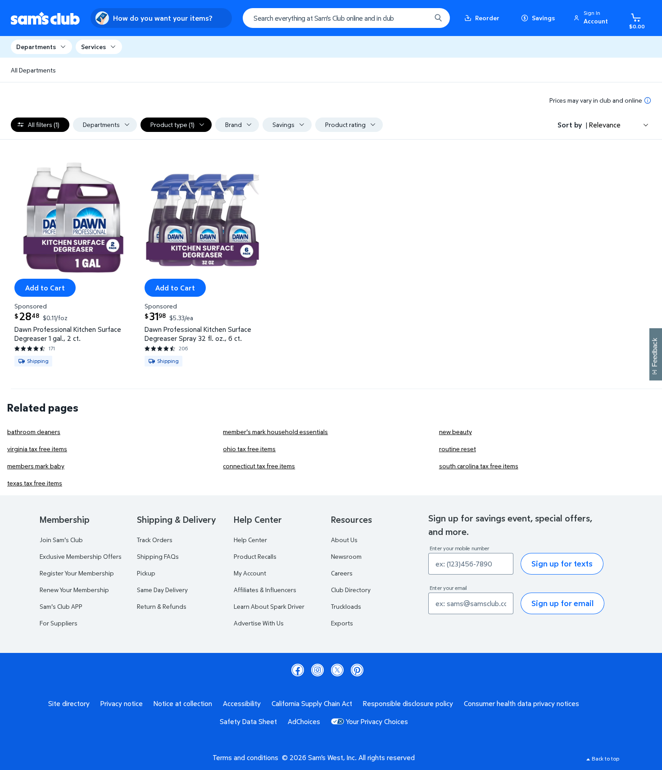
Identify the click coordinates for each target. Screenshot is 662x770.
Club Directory (351, 589)
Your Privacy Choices (377, 721)
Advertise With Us (259, 623)
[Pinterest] (357, 670)
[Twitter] (337, 670)
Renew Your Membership (74, 589)
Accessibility (242, 703)
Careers (342, 573)
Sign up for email (562, 603)
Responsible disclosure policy (408, 703)
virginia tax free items (37, 448)
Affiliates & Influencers (265, 589)
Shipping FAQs (158, 556)
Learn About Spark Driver (269, 606)
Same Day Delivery (162, 589)
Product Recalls (255, 556)
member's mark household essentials (275, 431)
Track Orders (154, 539)
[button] (592, 18)
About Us (344, 539)
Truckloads (346, 606)
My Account (250, 573)
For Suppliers (58, 623)
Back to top (605, 758)
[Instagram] (317, 670)
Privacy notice (121, 703)
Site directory (69, 703)
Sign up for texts (562, 563)
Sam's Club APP (61, 606)
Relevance (605, 125)
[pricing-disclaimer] (647, 100)
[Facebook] (297, 670)
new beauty (455, 431)
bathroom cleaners (33, 431)
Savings (543, 18)
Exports (342, 623)
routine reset (457, 448)
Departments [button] (36, 46)
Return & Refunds (161, 606)
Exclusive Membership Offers (81, 556)
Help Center (250, 539)
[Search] (438, 18)
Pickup (146, 573)
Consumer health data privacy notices (521, 703)
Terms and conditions (245, 757)
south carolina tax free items (478, 466)
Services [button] (93, 46)
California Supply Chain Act (312, 703)
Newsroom (346, 556)
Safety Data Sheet (248, 721)
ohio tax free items (249, 448)
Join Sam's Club (61, 539)
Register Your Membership (77, 573)
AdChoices (304, 721)
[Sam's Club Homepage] (45, 18)
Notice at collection (183, 703)
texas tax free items (34, 483)
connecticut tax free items (259, 466)
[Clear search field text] (417, 18)
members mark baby (35, 466)
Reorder (487, 18)
